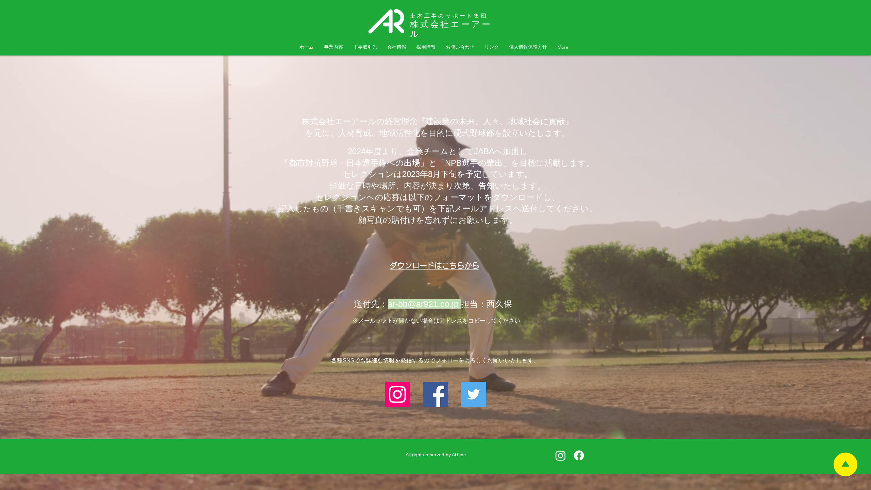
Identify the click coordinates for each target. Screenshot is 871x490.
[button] (491, 46)
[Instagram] (397, 394)
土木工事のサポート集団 (449, 16)
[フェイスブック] (579, 455)
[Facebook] (435, 394)
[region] (845, 464)
